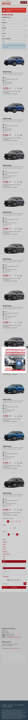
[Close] (26, 346)
